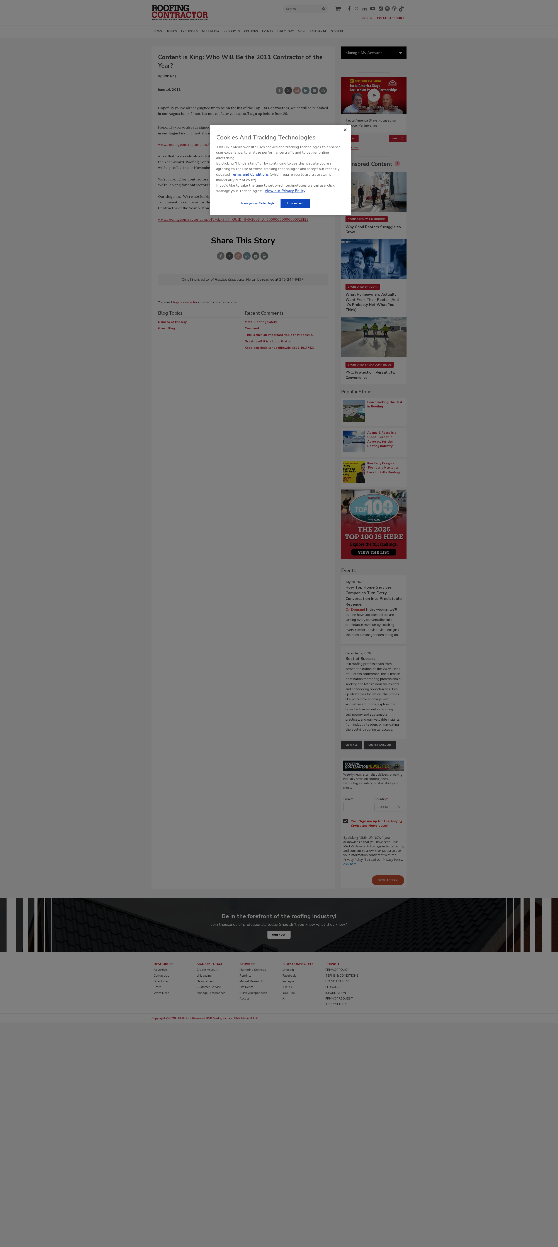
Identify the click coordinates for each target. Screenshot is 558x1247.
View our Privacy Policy (285, 190)
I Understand (295, 203)
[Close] (345, 130)
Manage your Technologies (258, 203)
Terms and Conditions (250, 174)
